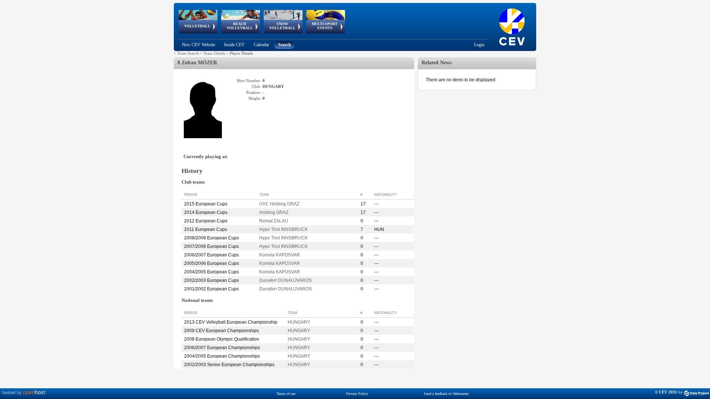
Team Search (188, 53)
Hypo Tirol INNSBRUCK (283, 229)
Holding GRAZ (273, 212)
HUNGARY (299, 322)
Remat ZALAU (273, 221)
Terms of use (286, 394)
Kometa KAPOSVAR (279, 255)
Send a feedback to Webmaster (446, 394)
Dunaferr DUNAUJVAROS (285, 280)
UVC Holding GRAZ (279, 204)
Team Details (214, 53)
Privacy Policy (357, 394)
